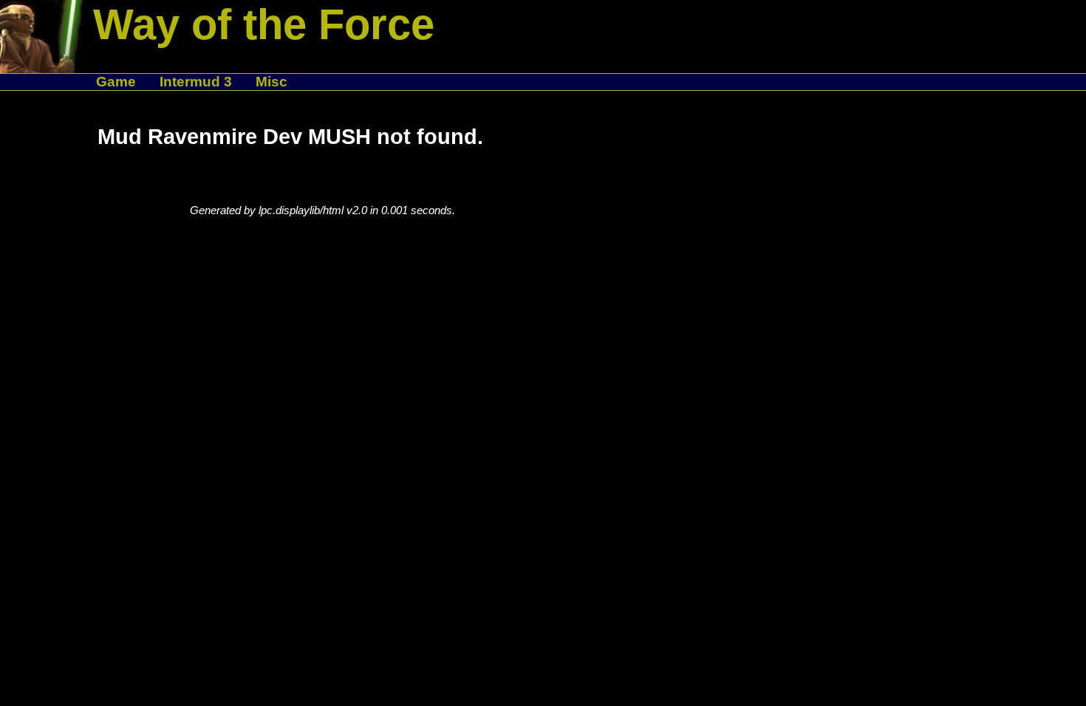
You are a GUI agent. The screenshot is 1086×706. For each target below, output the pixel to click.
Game (116, 81)
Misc (271, 81)
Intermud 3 (196, 81)
